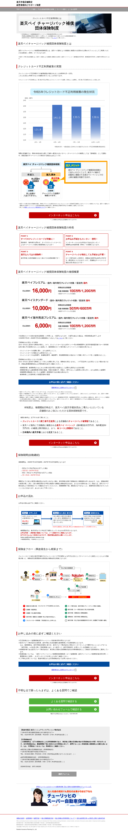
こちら (54, 38)
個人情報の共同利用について (65, 818)
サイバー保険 (61, 9)
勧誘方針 (37, 818)
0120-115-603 (29, 762)
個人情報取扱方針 (47, 818)
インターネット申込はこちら (64, 215)
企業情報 (29, 818)
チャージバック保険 (29, 9)
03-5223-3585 (29, 754)
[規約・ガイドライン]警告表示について (35, 207)
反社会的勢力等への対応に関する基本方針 (90, 818)
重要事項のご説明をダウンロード (63, 387)
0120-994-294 (74, 713)
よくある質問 (72, 9)
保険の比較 (20, 818)
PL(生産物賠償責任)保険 (46, 9)
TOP (18, 9)
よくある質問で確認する (64, 701)
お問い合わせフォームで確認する (64, 709)
